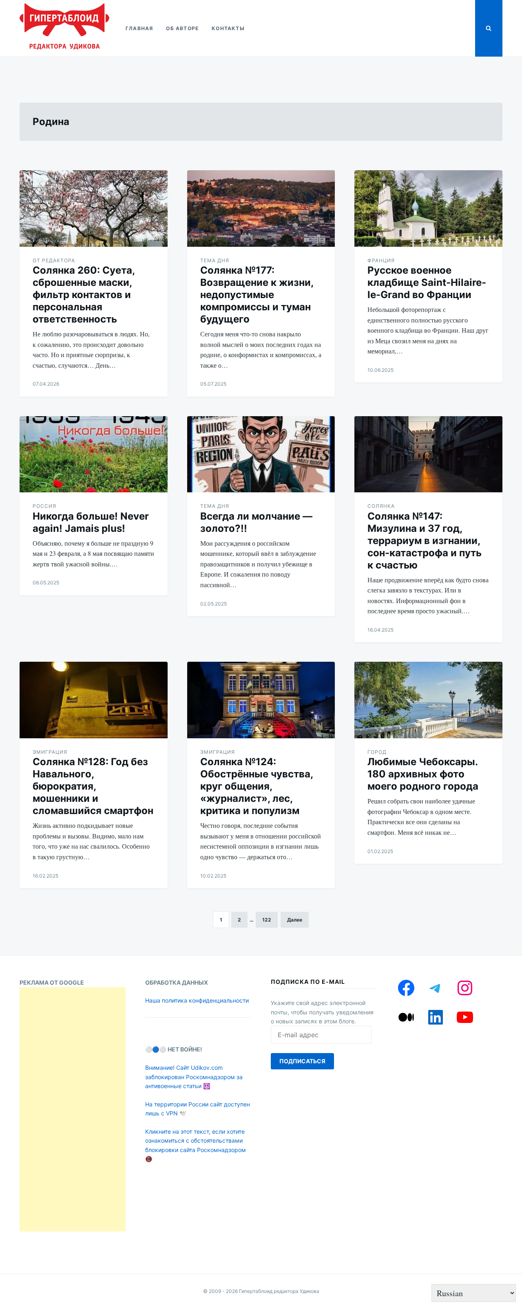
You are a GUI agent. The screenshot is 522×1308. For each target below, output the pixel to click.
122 (266, 920)
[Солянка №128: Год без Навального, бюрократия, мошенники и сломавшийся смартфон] (94, 700)
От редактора (54, 260)
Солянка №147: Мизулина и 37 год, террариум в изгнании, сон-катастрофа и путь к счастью (424, 540)
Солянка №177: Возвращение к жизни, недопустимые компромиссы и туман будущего (256, 294)
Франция (381, 260)
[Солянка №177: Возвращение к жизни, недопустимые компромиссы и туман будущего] (261, 208)
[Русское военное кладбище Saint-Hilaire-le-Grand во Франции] (428, 208)
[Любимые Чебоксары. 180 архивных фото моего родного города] (428, 700)
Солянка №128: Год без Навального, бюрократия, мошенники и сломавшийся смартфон (93, 786)
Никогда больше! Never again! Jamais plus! (91, 522)
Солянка (381, 506)
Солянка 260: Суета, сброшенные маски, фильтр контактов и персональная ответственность (84, 294)
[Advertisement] (73, 1109)
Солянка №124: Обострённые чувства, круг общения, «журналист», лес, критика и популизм (256, 786)
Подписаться (302, 1061)
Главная (139, 28)
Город (377, 752)
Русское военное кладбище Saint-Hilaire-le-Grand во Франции (426, 282)
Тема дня (214, 260)
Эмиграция (50, 752)
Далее (294, 920)
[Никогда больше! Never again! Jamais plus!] (94, 454)
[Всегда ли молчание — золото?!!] (261, 454)
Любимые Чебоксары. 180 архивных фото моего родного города (422, 774)
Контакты (228, 28)
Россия (44, 506)
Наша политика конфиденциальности (197, 1000)
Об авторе (182, 28)
